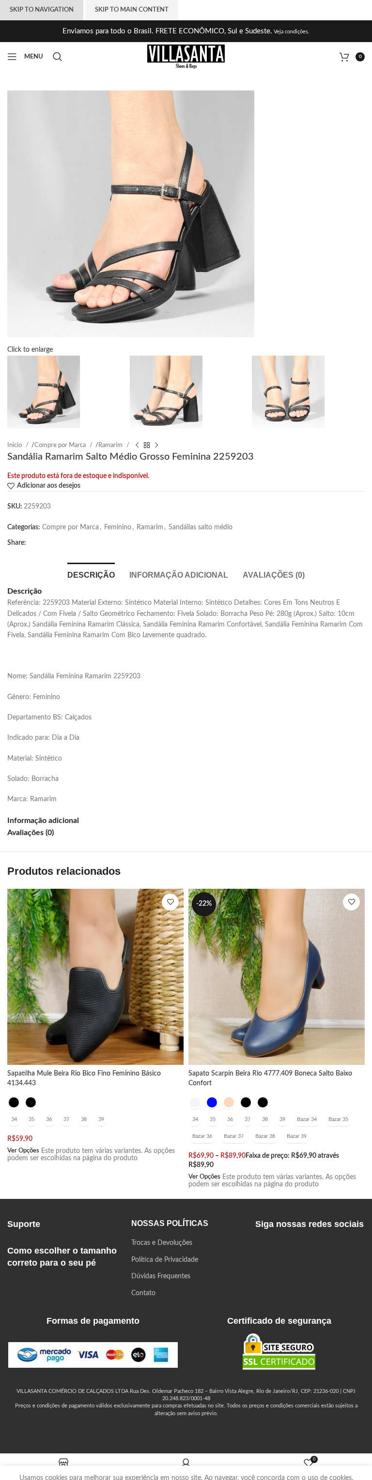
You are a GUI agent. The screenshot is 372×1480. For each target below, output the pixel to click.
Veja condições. (291, 31)
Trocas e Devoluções (161, 1243)
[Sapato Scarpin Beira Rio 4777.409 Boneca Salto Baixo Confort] (276, 977)
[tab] (91, 574)
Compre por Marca (60, 445)
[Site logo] (185, 56)
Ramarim (111, 445)
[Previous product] (137, 445)
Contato (143, 1293)
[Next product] (156, 445)
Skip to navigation (42, 10)
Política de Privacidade (164, 1259)
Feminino (117, 527)
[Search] (59, 56)
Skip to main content (132, 10)
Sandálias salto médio (200, 527)
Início (15, 445)
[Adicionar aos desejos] (170, 902)
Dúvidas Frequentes (160, 1276)
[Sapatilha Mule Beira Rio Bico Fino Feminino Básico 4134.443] (95, 977)
